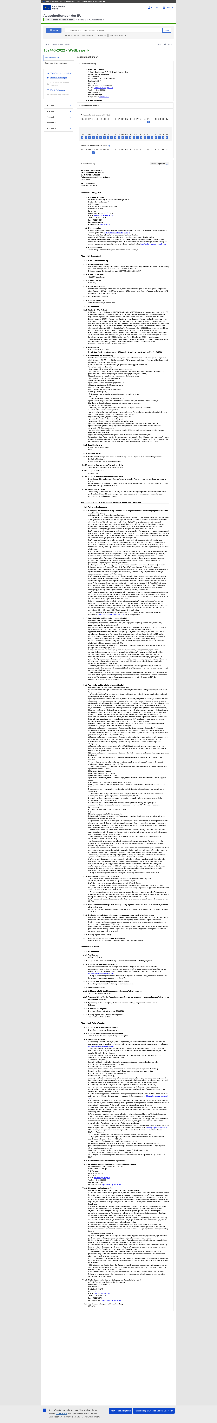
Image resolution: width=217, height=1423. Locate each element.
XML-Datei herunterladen (60, 73)
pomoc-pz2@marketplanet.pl (156, 1128)
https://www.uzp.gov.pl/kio (111, 1184)
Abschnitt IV (51, 123)
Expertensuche (101, 35)
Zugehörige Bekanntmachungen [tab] (56, 63)
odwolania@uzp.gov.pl (102, 1178)
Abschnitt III (51, 117)
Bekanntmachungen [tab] (52, 58)
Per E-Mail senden (57, 90)
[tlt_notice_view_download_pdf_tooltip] (82, 137)
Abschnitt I (51, 106)
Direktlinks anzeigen (58, 78)
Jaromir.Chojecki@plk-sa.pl (103, 88)
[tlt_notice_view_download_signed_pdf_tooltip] (148, 122)
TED (45, 44)
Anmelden (155, 7)
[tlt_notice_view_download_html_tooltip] (93, 152)
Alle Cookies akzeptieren (121, 1411)
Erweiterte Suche (87, 35)
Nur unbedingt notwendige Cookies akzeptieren (154, 1411)
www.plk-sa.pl (104, 97)
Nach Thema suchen (117, 35)
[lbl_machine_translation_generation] (109, 146)
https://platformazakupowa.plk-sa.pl (117, 233)
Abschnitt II (51, 111)
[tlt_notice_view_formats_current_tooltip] (167, 164)
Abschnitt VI (51, 128)
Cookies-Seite (61, 1413)
